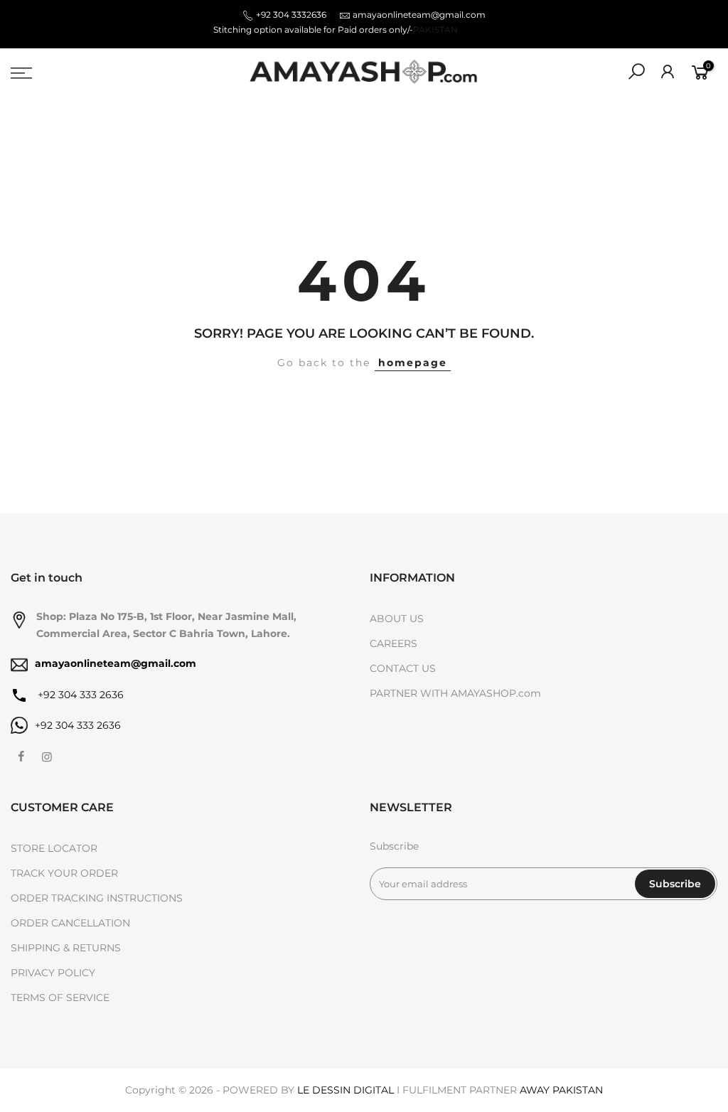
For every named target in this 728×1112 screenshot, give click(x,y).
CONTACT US (403, 668)
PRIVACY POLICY (53, 972)
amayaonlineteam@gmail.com (419, 14)
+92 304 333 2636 (79, 694)
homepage (412, 362)
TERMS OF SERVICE (60, 997)
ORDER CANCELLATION (70, 922)
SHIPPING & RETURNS (66, 947)
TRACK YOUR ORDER (64, 873)
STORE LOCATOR (54, 848)
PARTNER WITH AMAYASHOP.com (455, 693)
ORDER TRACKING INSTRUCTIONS (97, 898)
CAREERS (393, 643)
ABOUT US (397, 618)
